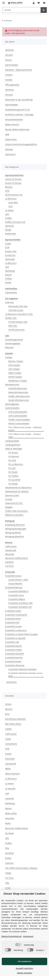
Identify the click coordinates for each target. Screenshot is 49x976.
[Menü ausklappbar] (3, 1)
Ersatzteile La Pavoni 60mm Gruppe (21, 634)
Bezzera (8, 187)
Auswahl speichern (24, 968)
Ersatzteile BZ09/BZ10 (18, 591)
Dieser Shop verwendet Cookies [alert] (24, 893)
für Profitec (13, 476)
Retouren (9, 347)
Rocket (8, 229)
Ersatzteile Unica (16, 595)
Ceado (8, 243)
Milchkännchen (12, 384)
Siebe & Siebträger (13, 448)
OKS (7, 838)
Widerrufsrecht (12, 124)
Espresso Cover (12, 495)
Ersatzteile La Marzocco (16, 630)
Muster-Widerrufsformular (17, 129)
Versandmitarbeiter (14, 119)
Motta (7, 823)
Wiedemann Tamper (17, 380)
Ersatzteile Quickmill (14, 653)
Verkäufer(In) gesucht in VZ (17, 109)
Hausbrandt (10, 550)
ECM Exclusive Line (13, 194)
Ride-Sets (12, 325)
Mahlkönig (10, 271)
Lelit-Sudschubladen (17, 415)
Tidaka (8, 873)
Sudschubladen (12, 408)
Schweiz (9, 74)
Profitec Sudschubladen (19, 419)
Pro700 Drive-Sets (16, 329)
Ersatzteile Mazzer (13, 646)
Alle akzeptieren (24, 961)
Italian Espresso (12, 773)
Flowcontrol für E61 (14, 503)
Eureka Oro (10, 255)
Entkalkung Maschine (15, 524)
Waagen (9, 507)
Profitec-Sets (10, 318)
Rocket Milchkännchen (18, 400)
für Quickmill (14, 479)
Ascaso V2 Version (13, 179)
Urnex (8, 888)
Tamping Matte (12, 441)
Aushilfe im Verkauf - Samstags (19, 114)
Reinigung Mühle (13, 532)
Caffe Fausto (10, 546)
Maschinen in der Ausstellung (19, 99)
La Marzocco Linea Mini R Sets (19, 314)
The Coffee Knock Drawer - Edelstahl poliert (25, 428)
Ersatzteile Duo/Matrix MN (20, 603)
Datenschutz (11, 139)
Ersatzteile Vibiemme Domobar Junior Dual (25, 674)
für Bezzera (13, 456)
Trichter (8, 499)
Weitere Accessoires (14, 515)
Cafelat (8, 729)
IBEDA (8, 768)
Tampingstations (12, 444)
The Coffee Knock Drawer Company (21, 868)
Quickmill (9, 226)
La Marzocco (10, 198)
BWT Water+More (13, 724)
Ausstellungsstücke (14, 339)
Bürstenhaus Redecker (15, 719)
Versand (9, 55)
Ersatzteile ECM (12, 622)
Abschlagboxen (12, 404)
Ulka (7, 883)
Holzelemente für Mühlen (17, 491)
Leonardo (9, 798)
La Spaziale (10, 788)
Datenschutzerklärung (11, 936)
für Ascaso (13, 452)
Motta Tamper (14, 373)
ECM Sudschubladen (17, 412)
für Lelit (12, 468)
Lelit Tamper (14, 369)
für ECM (12, 460)
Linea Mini (13, 202)
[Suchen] (44, 10)
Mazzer (8, 274)
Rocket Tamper (15, 376)
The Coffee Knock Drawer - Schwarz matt (24, 435)
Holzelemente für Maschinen (18, 487)
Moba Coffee (11, 813)
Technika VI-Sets (15, 310)
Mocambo (9, 554)
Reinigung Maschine (14, 536)
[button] (33, 3)
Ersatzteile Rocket (13, 661)
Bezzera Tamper (15, 361)
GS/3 (10, 206)
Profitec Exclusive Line (15, 222)
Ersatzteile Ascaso (13, 575)
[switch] (18, 944)
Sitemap (9, 149)
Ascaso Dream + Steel (18, 579)
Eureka (8, 753)
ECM (7, 190)
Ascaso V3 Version (13, 183)
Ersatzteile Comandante (16, 614)
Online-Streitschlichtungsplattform (21, 144)
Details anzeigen (24, 973)
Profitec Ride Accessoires (16, 511)
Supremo (9, 562)
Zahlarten (9, 50)
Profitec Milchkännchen (19, 396)
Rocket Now (10, 233)
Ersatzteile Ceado (13, 611)
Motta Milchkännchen (18, 392)
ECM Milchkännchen (17, 388)
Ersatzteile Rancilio (13, 657)
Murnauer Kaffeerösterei (16, 558)
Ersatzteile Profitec (13, 649)
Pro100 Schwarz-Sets (17, 322)
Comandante (11, 292)
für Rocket (13, 483)
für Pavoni (13, 472)
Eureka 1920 (10, 251)
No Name (9, 833)
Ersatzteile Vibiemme (14, 665)
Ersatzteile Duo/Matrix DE (20, 607)
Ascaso (8, 704)
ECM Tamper (14, 365)
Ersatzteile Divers (13, 618)
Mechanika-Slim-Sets (17, 306)
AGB (7, 134)
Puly (7, 848)
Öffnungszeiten (12, 84)
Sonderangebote (12, 343)
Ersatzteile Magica (16, 599)
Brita (7, 714)
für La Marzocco (15, 464)
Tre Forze (9, 566)
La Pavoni (9, 210)
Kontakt (8, 79)
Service (8, 60)
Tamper (8, 357)
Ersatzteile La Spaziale (15, 638)
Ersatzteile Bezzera (13, 587)
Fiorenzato (10, 259)
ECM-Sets (9, 302)
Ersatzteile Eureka (13, 626)
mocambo (9, 818)
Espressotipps (11, 65)
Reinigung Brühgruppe (15, 528)
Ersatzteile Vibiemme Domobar (22, 669)
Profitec (8, 218)
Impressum (10, 154)
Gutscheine (11, 682)
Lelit (7, 214)
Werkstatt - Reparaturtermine (18, 69)
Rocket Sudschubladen (18, 423)
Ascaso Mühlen (15, 583)
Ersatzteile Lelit (12, 642)
